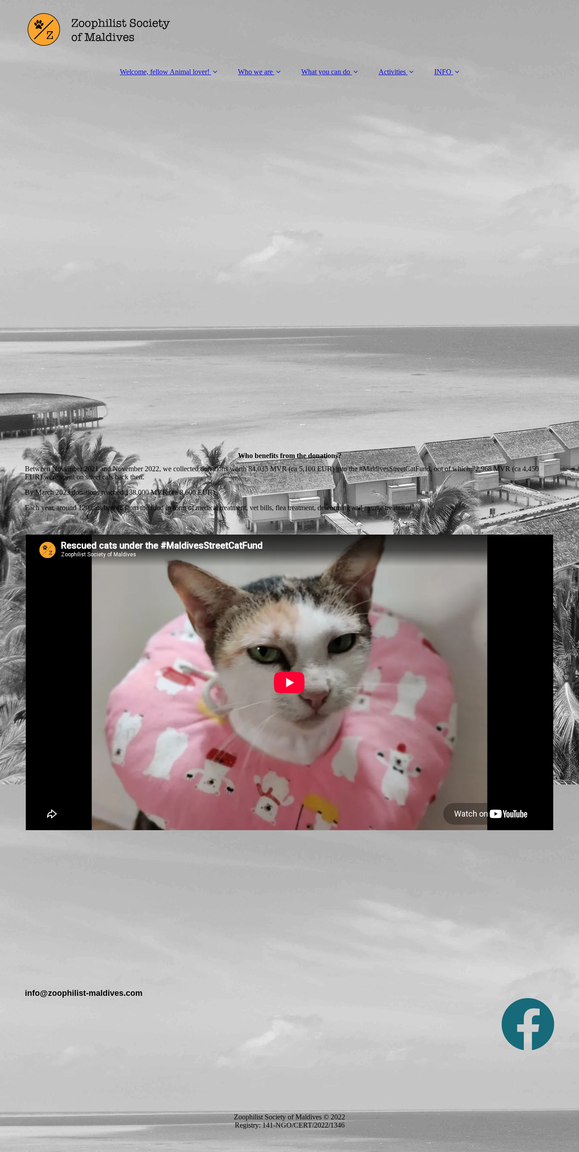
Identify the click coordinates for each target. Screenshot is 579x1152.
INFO (442, 72)
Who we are (255, 72)
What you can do (325, 72)
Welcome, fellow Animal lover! (164, 72)
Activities (392, 72)
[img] (289, 29)
